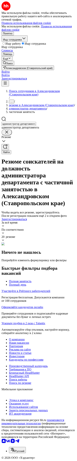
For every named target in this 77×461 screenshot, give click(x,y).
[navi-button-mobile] (5, 83)
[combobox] (18, 124)
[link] (7, 63)
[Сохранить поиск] (5, 147)
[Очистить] (6, 132)
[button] (5, 71)
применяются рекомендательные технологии (32, 421)
